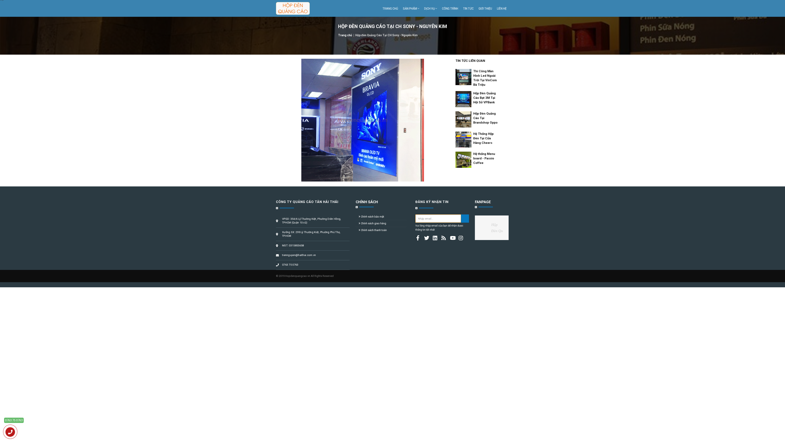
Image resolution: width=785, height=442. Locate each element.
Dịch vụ (429, 8)
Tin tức (468, 8)
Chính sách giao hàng (373, 223)
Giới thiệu (485, 8)
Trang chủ (390, 8)
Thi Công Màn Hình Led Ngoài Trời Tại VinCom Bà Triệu (485, 78)
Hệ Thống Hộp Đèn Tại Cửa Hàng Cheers (483, 138)
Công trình (450, 8)
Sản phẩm (410, 8)
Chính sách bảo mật (372, 216)
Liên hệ (502, 8)
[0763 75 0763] (10, 432)
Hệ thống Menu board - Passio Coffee (484, 158)
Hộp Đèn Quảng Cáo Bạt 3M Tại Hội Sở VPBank (484, 97)
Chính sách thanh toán (373, 230)
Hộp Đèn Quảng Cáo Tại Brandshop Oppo (485, 118)
